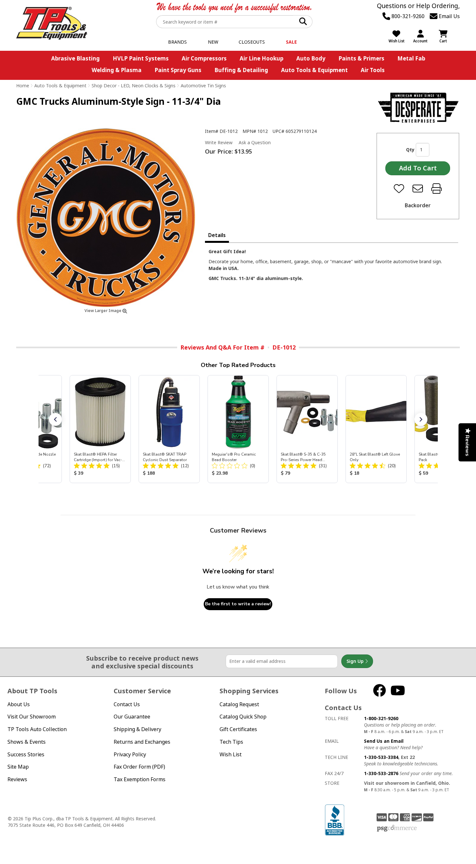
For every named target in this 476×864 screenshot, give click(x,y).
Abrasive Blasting (75, 58)
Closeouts (252, 42)
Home (22, 85)
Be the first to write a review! (238, 604)
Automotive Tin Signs (203, 85)
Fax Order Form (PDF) (139, 766)
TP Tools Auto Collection (37, 729)
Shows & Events (26, 741)
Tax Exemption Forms (139, 779)
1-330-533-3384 (381, 757)
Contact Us (127, 704)
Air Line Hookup (261, 58)
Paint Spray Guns (177, 70)
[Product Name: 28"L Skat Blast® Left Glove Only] (376, 429)
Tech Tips (231, 741)
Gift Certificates (238, 729)
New (213, 42)
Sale (291, 42)
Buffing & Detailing (241, 70)
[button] (55, 419)
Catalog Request (239, 704)
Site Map (18, 766)
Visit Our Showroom (31, 716)
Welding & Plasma (117, 70)
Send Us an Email (383, 741)
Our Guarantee (132, 716)
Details (217, 235)
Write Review (218, 142)
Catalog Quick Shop (243, 716)
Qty (410, 149)
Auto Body (310, 58)
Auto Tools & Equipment (314, 70)
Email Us (448, 16)
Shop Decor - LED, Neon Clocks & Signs (134, 85)
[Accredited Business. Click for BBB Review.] (334, 819)
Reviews (17, 779)
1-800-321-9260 (381, 718)
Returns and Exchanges (142, 741)
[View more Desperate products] (418, 107)
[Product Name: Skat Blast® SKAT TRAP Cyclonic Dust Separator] (169, 429)
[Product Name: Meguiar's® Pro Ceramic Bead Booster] (238, 429)
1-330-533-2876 (381, 773)
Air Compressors (204, 58)
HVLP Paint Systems (141, 58)
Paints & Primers (361, 58)
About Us (18, 704)
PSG (397, 828)
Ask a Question (255, 142)
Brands (177, 42)
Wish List (231, 754)
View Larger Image (103, 310)
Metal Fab (411, 58)
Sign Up (355, 661)
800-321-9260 (407, 16)
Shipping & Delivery (137, 729)
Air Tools (373, 70)
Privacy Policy (130, 754)
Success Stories (25, 754)
